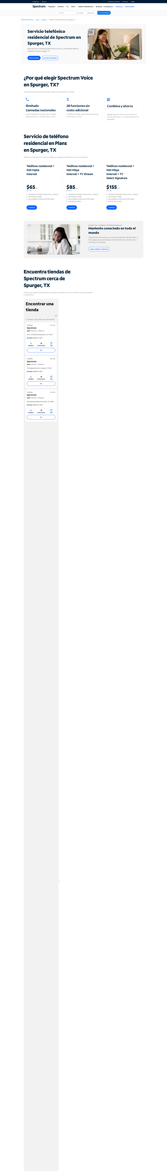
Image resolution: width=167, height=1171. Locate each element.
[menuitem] (36, 2)
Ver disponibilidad (104, 13)
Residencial (36, 1)
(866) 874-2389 (34, 338)
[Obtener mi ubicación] (56, 316)
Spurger (44, 20)
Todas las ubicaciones (27, 20)
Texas (37, 20)
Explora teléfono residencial (99, 249)
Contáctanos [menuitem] (109, 6)
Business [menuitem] (99, 6)
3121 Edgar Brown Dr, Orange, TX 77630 (39, 368)
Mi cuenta (125, 1)
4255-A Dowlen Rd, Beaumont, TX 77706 (39, 334)
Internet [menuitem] (61, 6)
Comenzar (31, 207)
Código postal (91, 11)
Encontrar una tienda (50, 58)
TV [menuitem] (68, 6)
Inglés (132, 1)
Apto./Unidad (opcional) (81, 11)
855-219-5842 (129, 6)
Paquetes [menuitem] (52, 6)
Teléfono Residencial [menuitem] (86, 6)
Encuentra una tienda (114, 1)
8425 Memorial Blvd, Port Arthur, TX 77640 (40, 401)
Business (44, 1)
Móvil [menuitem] (74, 6)
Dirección (59, 11)
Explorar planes (34, 58)
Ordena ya (119, 6)
